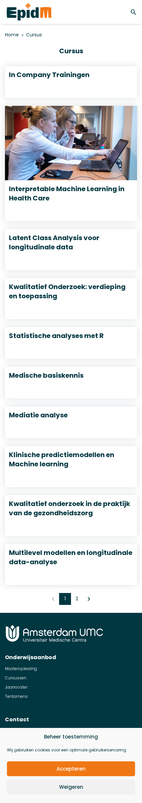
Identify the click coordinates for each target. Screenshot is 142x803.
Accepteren (71, 768)
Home (12, 35)
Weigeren (71, 786)
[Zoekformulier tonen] (134, 12)
